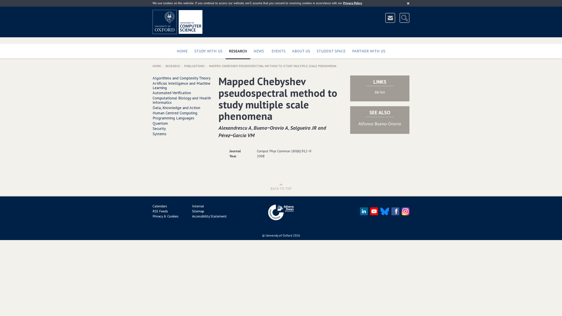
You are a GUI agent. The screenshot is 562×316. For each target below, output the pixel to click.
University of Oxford (279, 235)
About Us (301, 51)
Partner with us (368, 51)
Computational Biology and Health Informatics (182, 100)
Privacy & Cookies (165, 216)
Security (159, 128)
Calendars (160, 206)
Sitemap (198, 211)
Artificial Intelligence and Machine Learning (181, 85)
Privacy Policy (352, 3)
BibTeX (380, 92)
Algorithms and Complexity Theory (182, 78)
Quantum (160, 123)
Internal (198, 206)
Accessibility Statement (209, 216)
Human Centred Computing (175, 112)
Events (278, 51)
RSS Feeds (160, 211)
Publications (194, 66)
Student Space (331, 51)
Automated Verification (172, 92)
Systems (159, 133)
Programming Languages (173, 117)
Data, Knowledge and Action (176, 107)
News (259, 51)
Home (182, 51)
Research (239, 51)
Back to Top (281, 188)
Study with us (208, 51)
